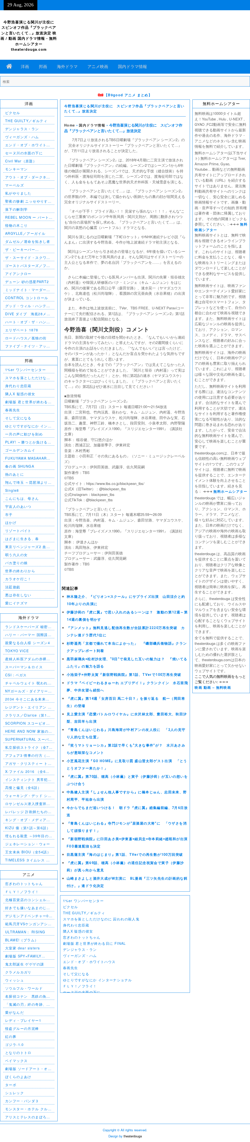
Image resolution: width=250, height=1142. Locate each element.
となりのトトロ (18, 1052)
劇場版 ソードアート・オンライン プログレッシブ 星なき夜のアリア (28, 1068)
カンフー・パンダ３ (22, 1100)
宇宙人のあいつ (18, 506)
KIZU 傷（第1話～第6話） (27, 827)
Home (69, 125)
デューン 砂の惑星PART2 (27, 281)
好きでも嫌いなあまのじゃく (27, 907)
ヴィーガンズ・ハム (80, 955)
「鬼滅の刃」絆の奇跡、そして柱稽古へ (27, 1004)
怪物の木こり (16, 225)
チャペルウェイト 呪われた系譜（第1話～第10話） (28, 683)
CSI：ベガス (16, 674)
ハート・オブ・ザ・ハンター (27, 322)
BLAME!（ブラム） (21, 939)
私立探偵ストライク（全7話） (27, 747)
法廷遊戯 (12, 586)
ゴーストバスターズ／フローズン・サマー (27, 265)
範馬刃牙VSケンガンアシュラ (28, 923)
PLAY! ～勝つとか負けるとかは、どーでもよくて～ (28, 442)
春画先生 (70, 967)
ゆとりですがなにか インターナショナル (97, 979)
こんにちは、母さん (22, 498)
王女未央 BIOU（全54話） (28, 851)
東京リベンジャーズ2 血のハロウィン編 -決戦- (27, 546)
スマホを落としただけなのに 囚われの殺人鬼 (101, 918)
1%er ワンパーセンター (83, 900)
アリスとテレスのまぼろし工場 (27, 1117)
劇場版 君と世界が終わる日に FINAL (94, 943)
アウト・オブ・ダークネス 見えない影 (28, 177)
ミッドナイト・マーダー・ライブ (27, 289)
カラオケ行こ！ (18, 578)
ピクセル (70, 906)
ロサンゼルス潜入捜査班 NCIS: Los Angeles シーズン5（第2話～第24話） (27, 803)
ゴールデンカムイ (20, 450)
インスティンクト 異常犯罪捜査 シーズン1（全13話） (28, 779)
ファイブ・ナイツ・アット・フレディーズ (25, 346)
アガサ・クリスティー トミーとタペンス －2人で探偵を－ (28, 763)
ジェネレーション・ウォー (27, 843)
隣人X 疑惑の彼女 (78, 931)
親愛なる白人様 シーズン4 (27, 642)
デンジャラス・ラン (80, 949)
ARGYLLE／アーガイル (25, 233)
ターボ (10, 1084)
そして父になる (76, 973)
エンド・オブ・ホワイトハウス (89, 961)
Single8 (12, 490)
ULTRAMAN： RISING (25, 931)
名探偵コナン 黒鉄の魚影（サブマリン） (27, 996)
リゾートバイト (18, 530)
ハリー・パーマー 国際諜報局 (28, 634)
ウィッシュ (14, 980)
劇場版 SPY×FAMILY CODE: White (23, 956)
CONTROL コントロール (26, 297)
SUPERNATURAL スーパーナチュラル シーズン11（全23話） (27, 739)
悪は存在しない (18, 594)
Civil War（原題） (21, 160)
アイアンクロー (18, 273)
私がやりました (18, 193)
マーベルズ (14, 185)
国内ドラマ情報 (132, 66)
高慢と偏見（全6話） (23, 787)
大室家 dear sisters (22, 947)
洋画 (25, 66)
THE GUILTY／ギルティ (84, 912)
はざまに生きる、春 (22, 538)
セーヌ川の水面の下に (82, 992)
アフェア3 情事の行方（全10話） (27, 755)
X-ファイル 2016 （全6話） (25, 771)
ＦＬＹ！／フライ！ (80, 986)
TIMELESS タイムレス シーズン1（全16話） (27, 860)
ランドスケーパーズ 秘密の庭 (28, 626)
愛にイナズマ (16, 603)
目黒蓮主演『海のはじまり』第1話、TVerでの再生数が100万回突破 (125, 854)
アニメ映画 (97, 66)
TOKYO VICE (17, 650)
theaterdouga (133, 1136)
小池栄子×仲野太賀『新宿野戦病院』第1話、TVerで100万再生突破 (124, 675)
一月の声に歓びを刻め (24, 434)
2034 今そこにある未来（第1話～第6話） (25, 699)
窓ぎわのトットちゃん (82, 937)
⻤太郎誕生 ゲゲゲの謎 (24, 964)
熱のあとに (14, 474)
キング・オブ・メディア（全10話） (25, 819)
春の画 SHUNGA (19, 466)
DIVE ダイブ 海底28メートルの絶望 (27, 313)
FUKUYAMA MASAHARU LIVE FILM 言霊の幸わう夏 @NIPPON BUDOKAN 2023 (28, 458)
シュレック (14, 1092)
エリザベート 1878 (21, 329)
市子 (9, 514)
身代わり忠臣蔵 (76, 925)
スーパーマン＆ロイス (24, 666)
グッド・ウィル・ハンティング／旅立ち (27, 305)
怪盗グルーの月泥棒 (22, 1028)
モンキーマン (16, 169)
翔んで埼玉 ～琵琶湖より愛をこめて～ (28, 482)
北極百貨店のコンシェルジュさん (27, 899)
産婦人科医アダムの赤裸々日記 (27, 658)
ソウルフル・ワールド (24, 988)
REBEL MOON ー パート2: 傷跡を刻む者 (27, 217)
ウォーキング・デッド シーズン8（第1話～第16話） (28, 795)
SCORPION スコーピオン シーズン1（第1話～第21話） (27, 723)
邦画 (43, 66)
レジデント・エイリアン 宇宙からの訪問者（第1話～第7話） (28, 707)
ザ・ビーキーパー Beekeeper (20, 249)
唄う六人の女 (16, 554)
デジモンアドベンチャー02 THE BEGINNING (28, 915)
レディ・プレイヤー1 (23, 1020)
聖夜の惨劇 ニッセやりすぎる (28, 201)
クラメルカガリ (18, 972)
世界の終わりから (20, 570)
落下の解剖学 (16, 209)
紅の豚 (10, 1036)
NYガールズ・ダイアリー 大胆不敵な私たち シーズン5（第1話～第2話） (28, 691)
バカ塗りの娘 (16, 562)
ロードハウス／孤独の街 (25, 337)
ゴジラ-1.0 (14, 1044)
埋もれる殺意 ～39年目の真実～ (27, 835)
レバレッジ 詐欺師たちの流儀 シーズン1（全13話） (28, 811)
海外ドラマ (67, 66)
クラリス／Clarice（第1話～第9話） (28, 715)
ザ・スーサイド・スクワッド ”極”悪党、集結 (27, 257)
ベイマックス (16, 1060)
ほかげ (10, 522)
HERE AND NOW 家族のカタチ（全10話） (28, 731)
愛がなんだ (14, 1012)
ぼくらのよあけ (18, 1076)
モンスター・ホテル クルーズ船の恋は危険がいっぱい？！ (28, 1109)
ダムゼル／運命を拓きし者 (27, 241)
